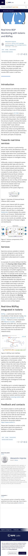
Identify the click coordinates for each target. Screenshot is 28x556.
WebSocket (4, 212)
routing (6, 49)
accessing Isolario (15, 397)
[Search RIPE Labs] (26, 7)
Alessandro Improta (10, 41)
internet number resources (7, 51)
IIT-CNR (16, 113)
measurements (13, 49)
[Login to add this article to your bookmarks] (26, 54)
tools (3, 49)
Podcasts (16, 530)
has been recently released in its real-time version (13, 318)
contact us (21, 503)
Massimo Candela (9, 45)
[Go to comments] (22, 54)
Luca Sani (21, 43)
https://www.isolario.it (8, 422)
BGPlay (3, 314)
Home (14, 539)
